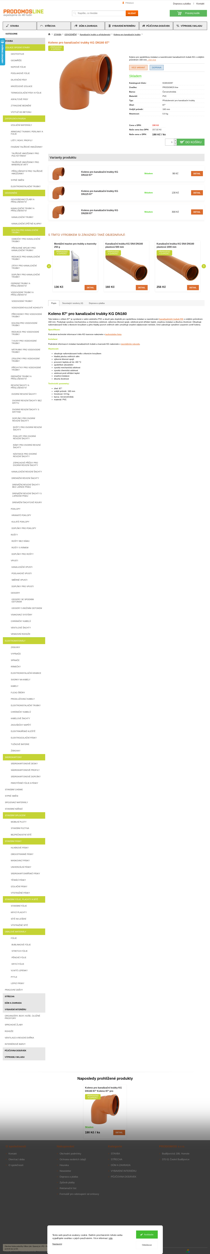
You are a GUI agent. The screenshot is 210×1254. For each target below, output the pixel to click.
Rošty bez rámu (20, 541)
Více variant (138, 67)
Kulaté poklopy (20, 522)
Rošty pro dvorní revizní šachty (27, 428)
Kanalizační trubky (22, 217)
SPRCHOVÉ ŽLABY (14, 1025)
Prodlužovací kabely (23, 699)
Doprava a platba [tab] (97, 303)
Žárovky (15, 751)
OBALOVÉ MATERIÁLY (15, 932)
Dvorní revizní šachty (24, 394)
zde (111, 1238)
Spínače (15, 660)
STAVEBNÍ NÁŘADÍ (14, 809)
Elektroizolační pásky (24, 738)
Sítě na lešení (18, 919)
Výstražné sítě (19, 925)
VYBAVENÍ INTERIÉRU (15, 1009)
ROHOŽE (9, 1031)
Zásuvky (15, 647)
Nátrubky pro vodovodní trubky (26, 350)
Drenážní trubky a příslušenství (21, 377)
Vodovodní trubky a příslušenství (22, 293)
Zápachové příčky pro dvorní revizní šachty (25, 464)
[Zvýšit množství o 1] (175, 140)
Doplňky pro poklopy (24, 528)
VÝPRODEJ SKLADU (15, 1057)
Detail (197, 173)
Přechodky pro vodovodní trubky (27, 315)
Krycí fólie (18, 964)
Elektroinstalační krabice (26, 673)
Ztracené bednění (21, 105)
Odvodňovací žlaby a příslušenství (22, 200)
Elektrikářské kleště (23, 731)
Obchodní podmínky (70, 1153)
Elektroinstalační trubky (26, 186)
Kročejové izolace (21, 86)
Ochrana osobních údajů (73, 1159)
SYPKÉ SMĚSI (11, 796)
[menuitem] (20, 26)
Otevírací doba (17, 1159)
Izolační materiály (21, 125)
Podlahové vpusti (22, 573)
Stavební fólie (19, 906)
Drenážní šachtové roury (27, 502)
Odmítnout (147, 1245)
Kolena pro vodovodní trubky (24, 324)
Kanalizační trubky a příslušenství (22, 209)
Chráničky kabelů (21, 621)
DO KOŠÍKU (193, 142)
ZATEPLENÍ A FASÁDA (15, 118)
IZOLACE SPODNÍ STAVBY (17, 47)
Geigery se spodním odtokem (23, 600)
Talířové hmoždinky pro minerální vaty (25, 163)
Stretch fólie (20, 951)
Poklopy (15, 509)
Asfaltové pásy (19, 99)
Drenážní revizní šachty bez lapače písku (26, 486)
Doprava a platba (182, 3)
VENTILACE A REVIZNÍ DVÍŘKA (19, 1038)
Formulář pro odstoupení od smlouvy (79, 1194)
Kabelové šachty (20, 718)
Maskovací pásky (20, 860)
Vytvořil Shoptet (199, 1251)
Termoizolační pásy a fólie (26, 93)
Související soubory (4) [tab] (72, 303)
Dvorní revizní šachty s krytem (25, 410)
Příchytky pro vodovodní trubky (26, 368)
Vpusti (14, 560)
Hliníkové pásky (20, 848)
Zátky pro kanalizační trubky (24, 266)
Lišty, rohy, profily (21, 140)
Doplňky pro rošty (22, 554)
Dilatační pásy (19, 80)
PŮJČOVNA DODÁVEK (15, 1050)
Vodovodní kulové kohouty (27, 307)
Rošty (14, 535)
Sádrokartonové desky (24, 763)
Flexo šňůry (18, 692)
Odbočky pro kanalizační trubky (26, 240)
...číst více (151, 60)
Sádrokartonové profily (25, 770)
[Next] (204, 266)
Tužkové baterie (20, 744)
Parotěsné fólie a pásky (24, 783)
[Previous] (49, 266)
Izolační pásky (19, 886)
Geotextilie (17, 54)
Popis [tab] (53, 303)
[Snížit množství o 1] (175, 143)
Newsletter (65, 1171)
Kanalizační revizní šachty (27, 472)
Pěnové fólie (19, 957)
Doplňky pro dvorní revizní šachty (23, 419)
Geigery (15, 593)
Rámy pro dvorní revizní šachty (27, 446)
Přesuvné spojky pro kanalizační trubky (24, 249)
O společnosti (16, 1165)
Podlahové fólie (20, 73)
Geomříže (16, 60)
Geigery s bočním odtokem (27, 608)
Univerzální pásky (21, 867)
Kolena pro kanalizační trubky (25, 231)
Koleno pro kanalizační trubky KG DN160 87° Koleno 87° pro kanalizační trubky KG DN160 (103, 1089)
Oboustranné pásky (22, 854)
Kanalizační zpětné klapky (26, 223)
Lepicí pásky (17, 983)
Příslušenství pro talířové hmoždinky (27, 172)
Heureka (64, 1165)
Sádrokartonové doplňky (26, 776)
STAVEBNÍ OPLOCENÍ (15, 815)
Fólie (14, 938)
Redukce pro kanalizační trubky (26, 258)
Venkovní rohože (20, 634)
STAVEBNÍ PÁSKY (13, 841)
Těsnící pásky (18, 880)
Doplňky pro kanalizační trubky (26, 275)
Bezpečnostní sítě (21, 835)
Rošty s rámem (20, 547)
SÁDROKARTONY (13, 757)
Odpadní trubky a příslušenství (20, 284)
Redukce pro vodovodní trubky (25, 333)
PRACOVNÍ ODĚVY (14, 990)
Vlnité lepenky (19, 970)
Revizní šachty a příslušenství (20, 386)
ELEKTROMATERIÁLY (15, 641)
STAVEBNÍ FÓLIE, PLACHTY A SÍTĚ (21, 899)
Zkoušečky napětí (21, 725)
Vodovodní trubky (22, 301)
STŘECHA (9, 996)
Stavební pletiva (20, 828)
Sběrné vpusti (19, 580)
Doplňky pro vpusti (23, 586)
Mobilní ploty (18, 822)
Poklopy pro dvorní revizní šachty (24, 437)
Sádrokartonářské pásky (25, 873)
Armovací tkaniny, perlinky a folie (27, 132)
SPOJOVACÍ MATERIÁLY (16, 802)
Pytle (14, 977)
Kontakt (200, 3)
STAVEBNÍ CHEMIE (14, 789)
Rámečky (16, 666)
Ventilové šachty (21, 627)
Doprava (156, 67)
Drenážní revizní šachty (25, 478)
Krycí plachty (19, 912)
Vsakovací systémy (21, 615)
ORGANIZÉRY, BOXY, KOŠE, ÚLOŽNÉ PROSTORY (22, 1017)
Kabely (14, 686)
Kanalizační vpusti (22, 567)
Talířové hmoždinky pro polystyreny (25, 154)
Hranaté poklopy (21, 515)
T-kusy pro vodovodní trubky (24, 342)
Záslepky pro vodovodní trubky (26, 359)
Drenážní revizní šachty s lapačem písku (27, 494)
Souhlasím (148, 1234)
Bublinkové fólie (21, 944)
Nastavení (57, 1244)
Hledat (132, 13)
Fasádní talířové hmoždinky (26, 147)
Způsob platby (67, 1182)
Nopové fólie (18, 67)
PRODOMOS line (170, 87)
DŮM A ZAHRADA (13, 1003)
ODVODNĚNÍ (11, 193)
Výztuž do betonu (21, 112)
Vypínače (16, 654)
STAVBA (9, 41)
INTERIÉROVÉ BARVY (15, 1044)
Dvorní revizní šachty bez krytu (27, 401)
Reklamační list (68, 1188)
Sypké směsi (17, 180)
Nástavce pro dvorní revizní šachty (25, 455)
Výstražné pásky (20, 893)
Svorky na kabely (20, 679)
